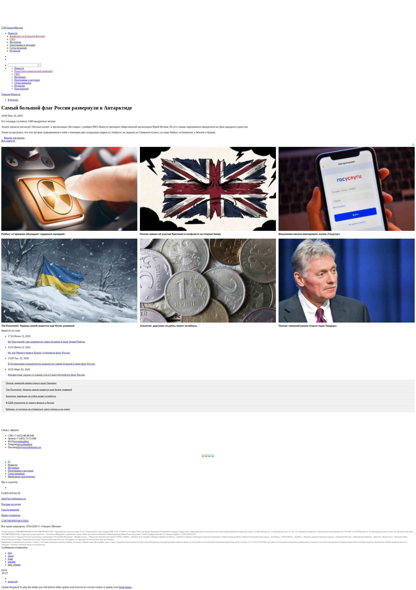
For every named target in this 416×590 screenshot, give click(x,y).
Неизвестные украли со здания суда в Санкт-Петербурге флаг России (46, 374)
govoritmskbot (21, 441)
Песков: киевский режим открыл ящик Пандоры (31, 383)
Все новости (8, 140)
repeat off (13, 581)
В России (13, 99)
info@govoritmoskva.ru (28, 447)
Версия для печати (14, 137)
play (10, 553)
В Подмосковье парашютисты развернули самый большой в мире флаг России (51, 363)
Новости (12, 33)
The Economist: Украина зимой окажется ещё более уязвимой (39, 389)
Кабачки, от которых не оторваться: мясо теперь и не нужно (38, 409)
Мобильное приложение (21, 476)
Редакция (15, 50)
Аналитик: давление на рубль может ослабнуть (31, 396)
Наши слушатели (10, 515)
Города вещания (10, 509)
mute (10, 558)
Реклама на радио (11, 504)
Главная (5, 94)
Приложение (21, 88)
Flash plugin (125, 587)
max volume (14, 564)
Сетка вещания (18, 48)
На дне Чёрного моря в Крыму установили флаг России (39, 352)
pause (11, 556)
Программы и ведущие (22, 45)
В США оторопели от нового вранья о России (30, 402)
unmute (11, 561)
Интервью (15, 42)
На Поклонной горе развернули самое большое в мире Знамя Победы (46, 341)
